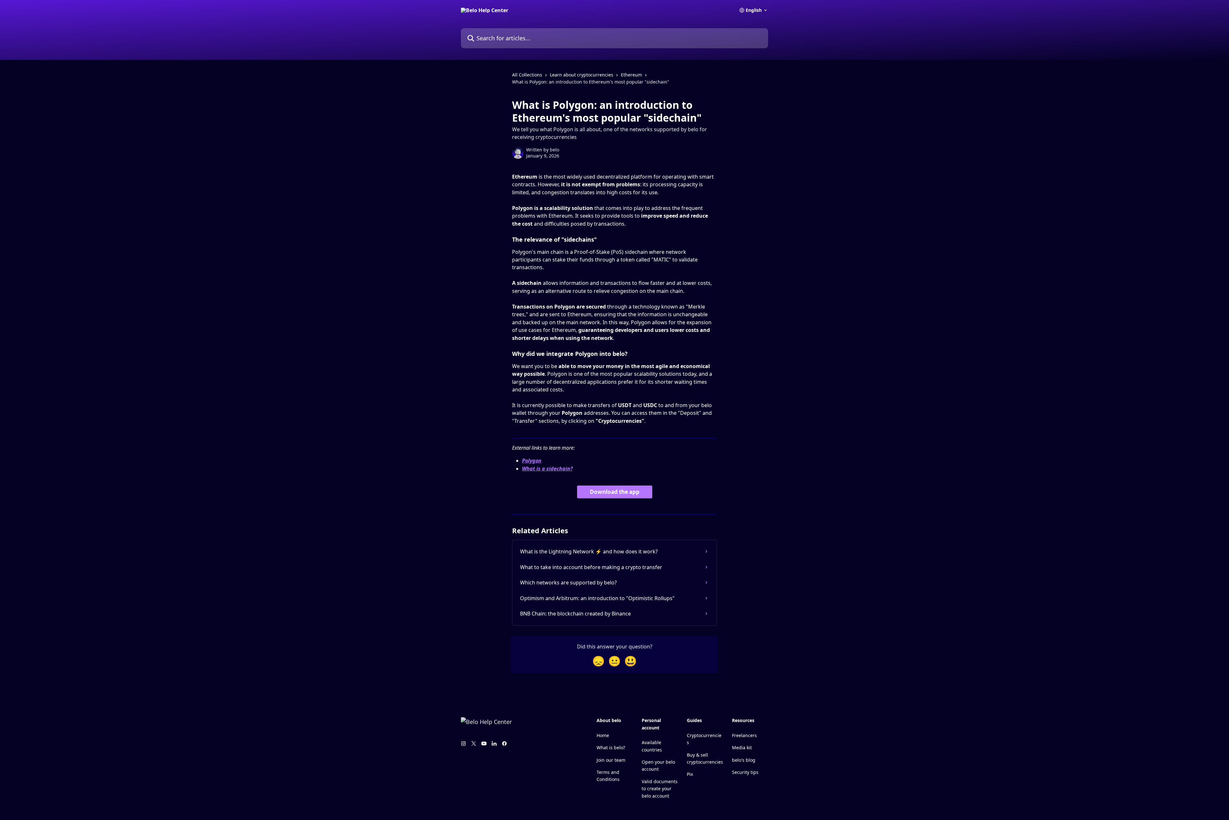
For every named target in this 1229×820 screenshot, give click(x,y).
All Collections (527, 75)
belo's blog (743, 760)
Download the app (614, 491)
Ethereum (631, 75)
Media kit (742, 747)
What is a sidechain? (547, 468)
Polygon (532, 460)
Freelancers (744, 735)
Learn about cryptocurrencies (581, 75)
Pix (690, 774)
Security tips (745, 772)
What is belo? (611, 747)
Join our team (611, 760)
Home (603, 735)
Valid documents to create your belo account (660, 788)
